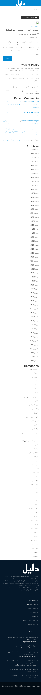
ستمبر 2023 (35, 265)
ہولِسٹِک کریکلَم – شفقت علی (26, 646)
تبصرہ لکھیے (21, 37)
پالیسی (33, 612)
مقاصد (33, 616)
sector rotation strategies (30, 121)
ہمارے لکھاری (30, 624)
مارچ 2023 (35, 289)
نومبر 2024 (35, 209)
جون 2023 (35, 277)
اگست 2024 (35, 221)
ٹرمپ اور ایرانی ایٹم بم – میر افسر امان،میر (21, 74)
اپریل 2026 (35, 165)
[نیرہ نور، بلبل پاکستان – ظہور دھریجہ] (37, 23)
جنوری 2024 (35, 249)
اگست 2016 (35, 357)
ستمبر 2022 (35, 313)
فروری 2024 (35, 245)
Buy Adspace (31, 600)
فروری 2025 (35, 197)
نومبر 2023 (35, 257)
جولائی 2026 (35, 153)
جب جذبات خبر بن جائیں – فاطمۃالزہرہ (21, 675)
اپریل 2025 (35, 189)
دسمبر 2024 (35, 205)
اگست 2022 (35, 317)
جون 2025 (35, 181)
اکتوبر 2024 (34, 213)
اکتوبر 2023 (34, 261)
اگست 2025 (35, 173)
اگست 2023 (35, 269)
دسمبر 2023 (35, 253)
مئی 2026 (35, 161)
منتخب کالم (34, 26)
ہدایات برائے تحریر (28, 620)
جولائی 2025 (35, 177)
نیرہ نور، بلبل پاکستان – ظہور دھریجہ (21, 31)
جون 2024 (35, 229)
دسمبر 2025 (35, 169)
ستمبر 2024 (35, 217)
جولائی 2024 (35, 225)
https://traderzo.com (32, 101)
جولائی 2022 (35, 321)
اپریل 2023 (35, 285)
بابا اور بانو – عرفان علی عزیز (15, 140)
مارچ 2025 (35, 193)
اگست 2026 (35, 149)
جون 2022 (35, 325)
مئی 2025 (35, 185)
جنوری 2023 (35, 297)
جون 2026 (35, 157)
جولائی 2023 (35, 273)
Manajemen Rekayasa (31, 112)
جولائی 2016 (35, 361)
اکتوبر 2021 (34, 341)
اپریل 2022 (35, 333)
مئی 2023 (35, 281)
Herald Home (31, 604)
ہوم (37, 9)
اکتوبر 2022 (34, 309)
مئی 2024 (35, 233)
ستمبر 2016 (35, 353)
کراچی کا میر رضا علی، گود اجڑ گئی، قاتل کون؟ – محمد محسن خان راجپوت (22, 104)
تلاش (37, 54)
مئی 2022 (35, 329)
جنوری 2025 (35, 201)
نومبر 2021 (35, 337)
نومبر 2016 (35, 345)
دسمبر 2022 (35, 301)
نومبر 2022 (35, 305)
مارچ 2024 (35, 241)
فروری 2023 (35, 293)
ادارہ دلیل (31, 608)
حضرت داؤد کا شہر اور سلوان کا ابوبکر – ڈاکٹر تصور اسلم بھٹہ (22, 131)
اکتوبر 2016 (34, 349)
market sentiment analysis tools (28, 129)
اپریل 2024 (35, 237)
